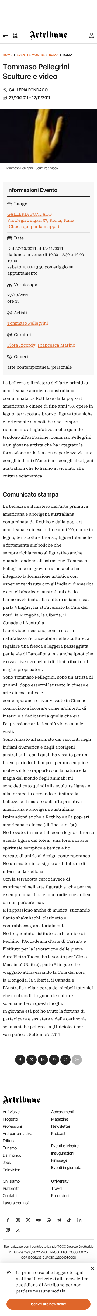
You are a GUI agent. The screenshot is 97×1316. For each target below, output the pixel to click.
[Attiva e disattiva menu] (5, 35)
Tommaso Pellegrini (27, 323)
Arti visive (11, 1111)
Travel (56, 1188)
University (60, 1181)
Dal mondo (12, 1155)
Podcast (58, 1133)
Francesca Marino (56, 345)
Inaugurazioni (62, 1153)
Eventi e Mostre (31, 55)
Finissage (59, 1160)
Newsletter (60, 1126)
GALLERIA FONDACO (28, 90)
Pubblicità (11, 1188)
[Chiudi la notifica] (92, 1267)
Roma (53, 55)
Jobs (7, 1162)
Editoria (9, 1140)
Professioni (12, 1126)
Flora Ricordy (21, 345)
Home (7, 55)
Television (11, 1169)
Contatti (10, 1195)
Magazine (59, 1119)
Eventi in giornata (66, 1167)
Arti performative (17, 1133)
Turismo (10, 1147)
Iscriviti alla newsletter (48, 1304)
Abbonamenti (62, 1111)
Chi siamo (11, 1181)
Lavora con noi (16, 1202)
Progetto (10, 1119)
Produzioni (60, 1195)
